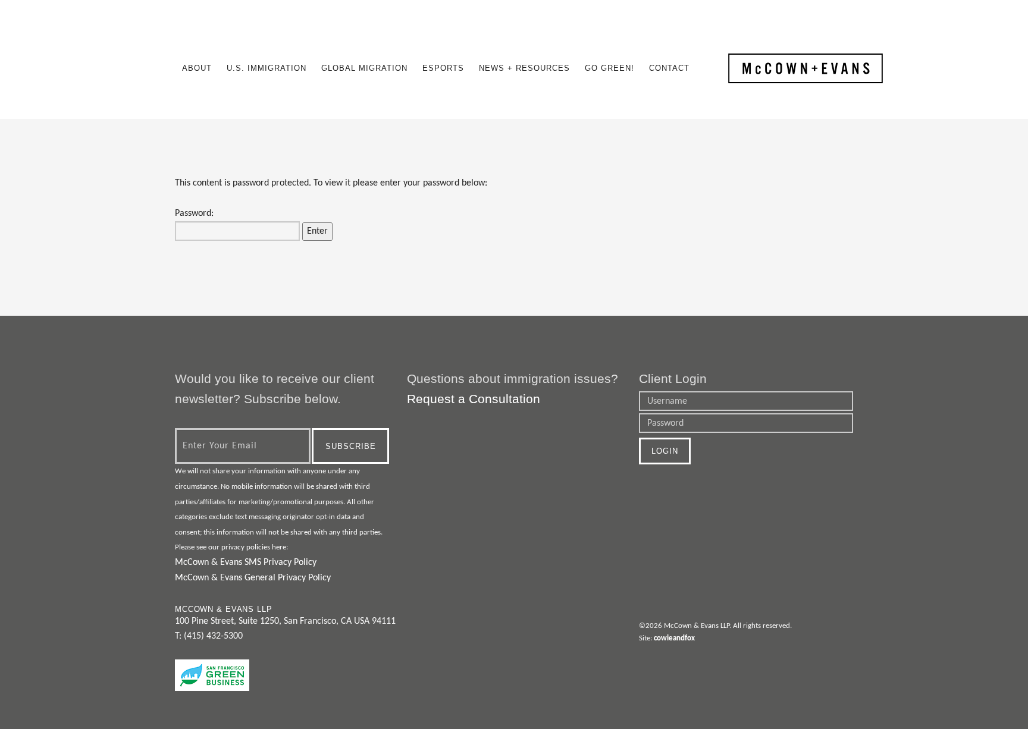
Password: (194, 213)
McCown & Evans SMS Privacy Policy (245, 562)
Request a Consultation (473, 399)
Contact (669, 68)
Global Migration (364, 68)
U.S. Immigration (266, 68)
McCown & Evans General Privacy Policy (253, 578)
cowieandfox (674, 638)
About (197, 68)
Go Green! (609, 68)
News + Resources (524, 68)
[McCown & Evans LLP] (805, 68)
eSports (443, 68)
